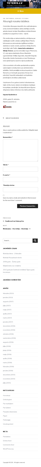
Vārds (5, 165)
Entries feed (7, 441)
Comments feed (8, 445)
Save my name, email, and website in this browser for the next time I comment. (19, 199)
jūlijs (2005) (7, 383)
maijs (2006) (7, 354)
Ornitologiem (7, 399)
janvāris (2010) (8, 297)
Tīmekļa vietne (8, 185)
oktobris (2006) (8, 334)
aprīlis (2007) (7, 314)
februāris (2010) (8, 293)
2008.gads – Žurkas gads (11, 262)
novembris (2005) (9, 379)
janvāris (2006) (8, 371)
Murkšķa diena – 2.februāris (12, 253)
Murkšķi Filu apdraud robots (12, 258)
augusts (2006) (8, 342)
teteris (25, 18)
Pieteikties (6, 437)
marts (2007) (7, 318)
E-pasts (6, 175)
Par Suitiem (7, 408)
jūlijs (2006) (7, 346)
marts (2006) (7, 363)
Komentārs (8, 137)
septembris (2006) (9, 338)
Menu (22, 11)
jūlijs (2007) (7, 306)
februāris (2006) (8, 366)
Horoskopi (6, 395)
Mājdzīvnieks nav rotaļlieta (12, 266)
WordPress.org (8, 449)
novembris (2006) (9, 330)
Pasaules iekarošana (10, 412)
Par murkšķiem (8, 404)
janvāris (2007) (8, 322)
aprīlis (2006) (7, 358)
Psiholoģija (6, 420)
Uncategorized (12, 118)
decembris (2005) (9, 375)
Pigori (5, 416)
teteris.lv (15, 3)
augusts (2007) (8, 301)
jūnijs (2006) (7, 350)
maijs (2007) (7, 310)
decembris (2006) (9, 326)
